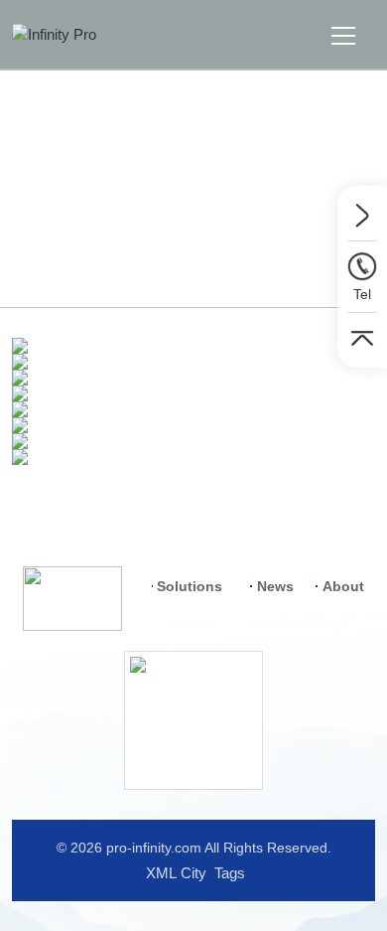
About (343, 586)
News (275, 586)
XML (161, 872)
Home (66, 259)
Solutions (138, 259)
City (193, 872)
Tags (229, 872)
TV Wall (214, 259)
